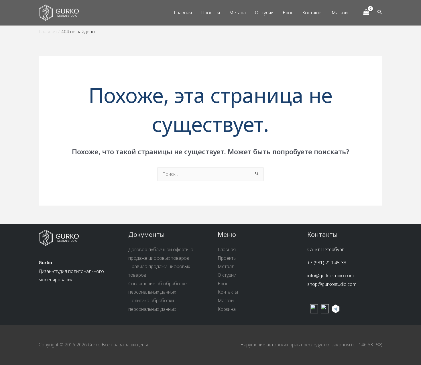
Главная (183, 12)
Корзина (227, 309)
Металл (237, 12)
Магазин (341, 12)
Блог (288, 12)
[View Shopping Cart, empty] (366, 12)
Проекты (210, 12)
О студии (264, 12)
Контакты (312, 12)
